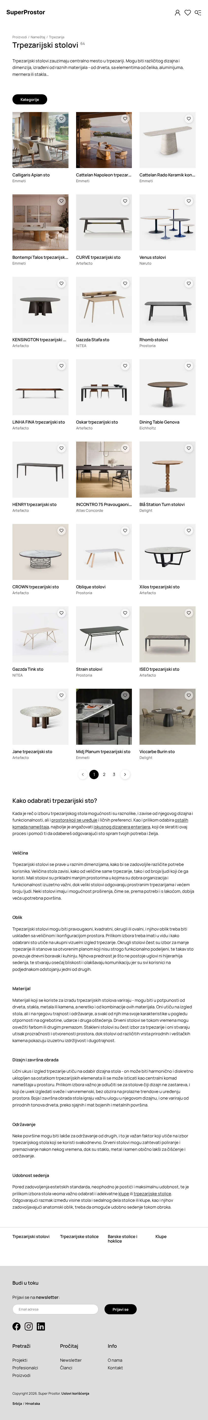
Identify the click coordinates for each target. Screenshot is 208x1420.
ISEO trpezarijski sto (159, 669)
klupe (123, 1193)
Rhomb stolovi (154, 339)
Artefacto (84, 263)
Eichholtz (148, 427)
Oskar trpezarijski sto (97, 422)
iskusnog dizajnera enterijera (122, 827)
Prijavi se (121, 1309)
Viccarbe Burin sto (157, 751)
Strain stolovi (89, 669)
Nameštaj (38, 37)
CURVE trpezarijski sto (98, 257)
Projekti (19, 1360)
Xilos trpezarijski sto (160, 587)
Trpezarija (56, 37)
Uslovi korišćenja (75, 1393)
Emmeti (19, 180)
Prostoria (147, 345)
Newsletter (71, 1360)
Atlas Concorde (89, 510)
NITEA (81, 345)
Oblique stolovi (91, 587)
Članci (66, 1368)
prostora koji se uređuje (74, 820)
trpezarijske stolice (152, 1193)
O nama (115, 1360)
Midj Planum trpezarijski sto (103, 751)
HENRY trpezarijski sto (34, 504)
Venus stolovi (153, 257)
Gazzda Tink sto (27, 669)
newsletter (47, 1297)
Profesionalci (25, 1368)
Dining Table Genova (159, 422)
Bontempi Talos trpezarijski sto (42, 257)
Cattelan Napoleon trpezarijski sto (109, 175)
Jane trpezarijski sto (32, 751)
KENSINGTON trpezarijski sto (41, 339)
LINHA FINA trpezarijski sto (38, 422)
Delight (146, 510)
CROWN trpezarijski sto (35, 587)
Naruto (145, 263)
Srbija (17, 1403)
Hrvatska (32, 1403)
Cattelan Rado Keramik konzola (170, 175)
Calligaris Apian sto (31, 175)
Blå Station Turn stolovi (162, 504)
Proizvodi (19, 37)
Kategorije (30, 99)
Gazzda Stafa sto (92, 339)
